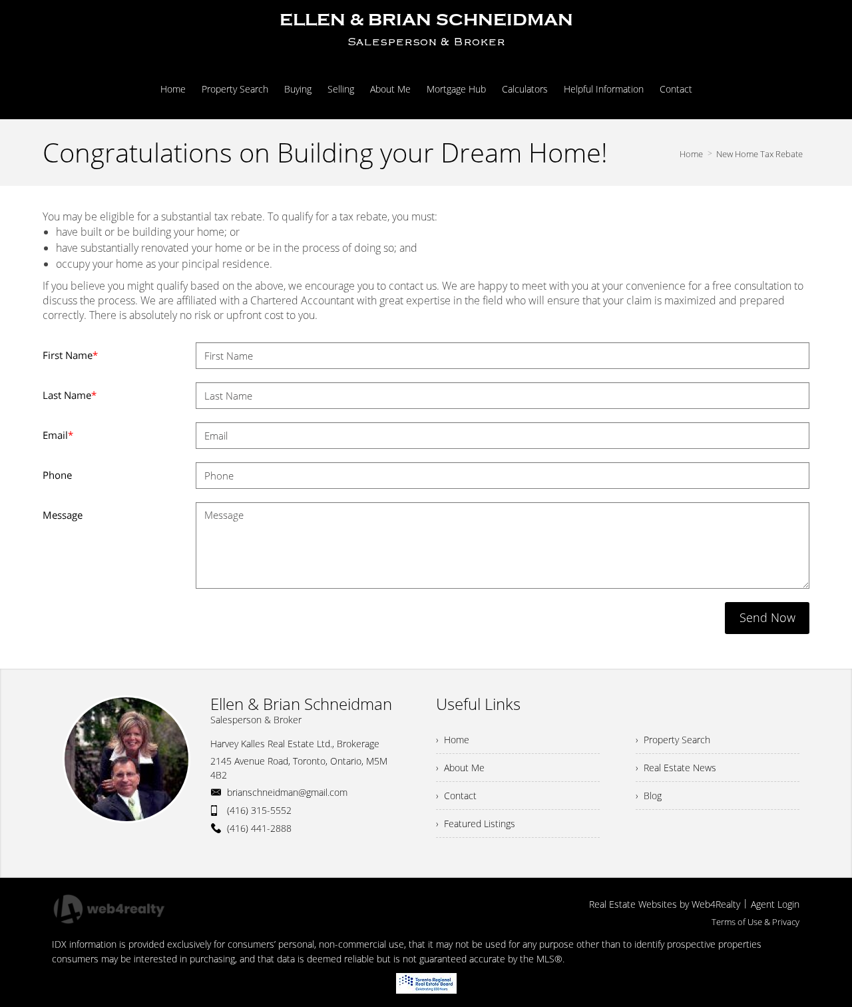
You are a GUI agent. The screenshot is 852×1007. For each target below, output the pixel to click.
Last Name (70, 395)
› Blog (649, 795)
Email (58, 435)
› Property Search (673, 739)
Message (63, 514)
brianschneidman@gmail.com (287, 792)
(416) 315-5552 (259, 810)
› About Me (460, 767)
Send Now (767, 617)
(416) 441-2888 (259, 828)
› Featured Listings (475, 823)
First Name (70, 355)
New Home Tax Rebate (759, 154)
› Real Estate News (676, 767)
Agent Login (775, 904)
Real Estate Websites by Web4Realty (664, 904)
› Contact (456, 795)
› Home (452, 739)
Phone (57, 475)
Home (691, 154)
